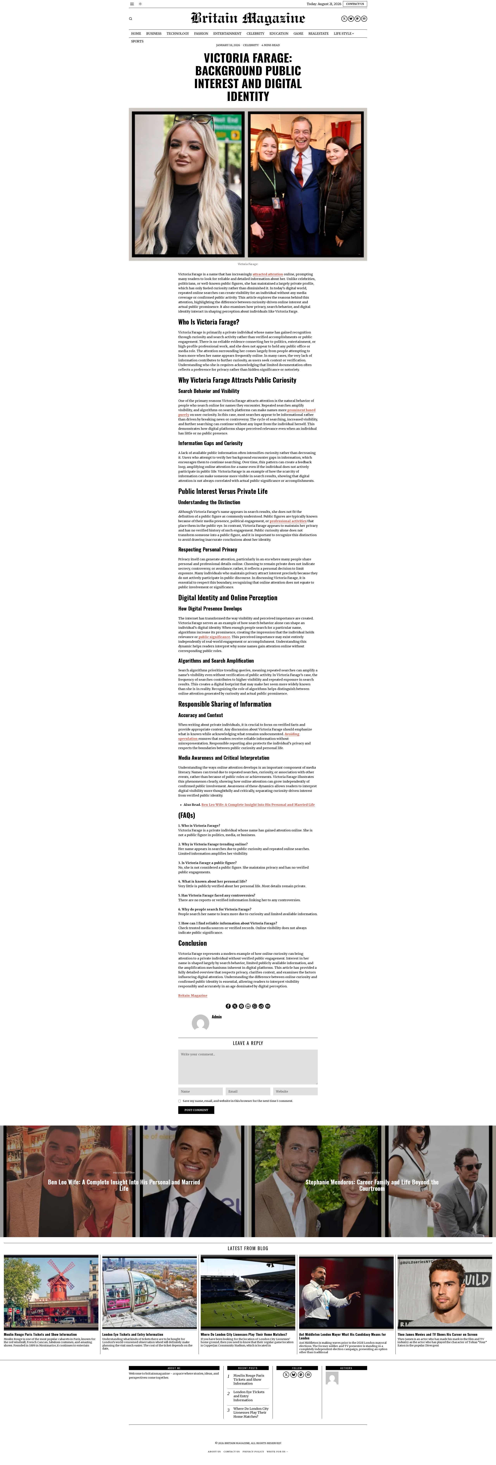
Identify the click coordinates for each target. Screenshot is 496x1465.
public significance (214, 637)
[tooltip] (344, 19)
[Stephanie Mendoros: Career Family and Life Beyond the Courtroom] (372, 1181)
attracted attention (268, 274)
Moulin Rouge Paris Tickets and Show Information (41, 1334)
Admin (217, 1017)
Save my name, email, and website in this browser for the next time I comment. (238, 1101)
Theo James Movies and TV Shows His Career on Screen (438, 1334)
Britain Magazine (192, 995)
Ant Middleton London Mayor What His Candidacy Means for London (342, 1336)
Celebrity (251, 45)
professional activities (288, 521)
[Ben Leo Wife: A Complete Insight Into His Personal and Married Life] (124, 1181)
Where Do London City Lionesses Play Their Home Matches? (244, 1334)
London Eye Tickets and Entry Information (133, 1334)
